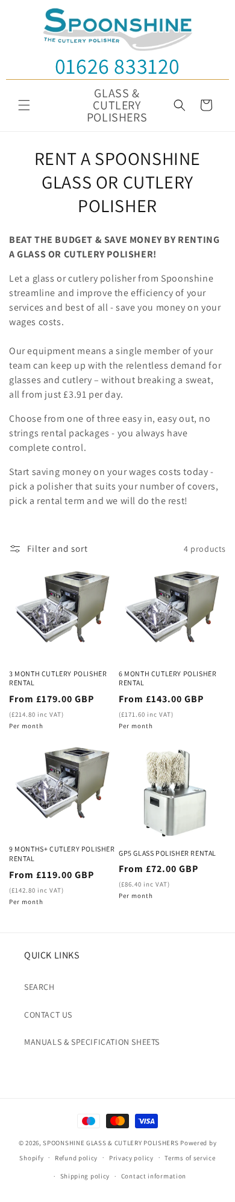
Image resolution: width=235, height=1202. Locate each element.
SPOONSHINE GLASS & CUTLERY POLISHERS (110, 1143)
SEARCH (39, 986)
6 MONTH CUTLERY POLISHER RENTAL (167, 678)
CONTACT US (48, 1014)
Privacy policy (131, 1158)
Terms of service (189, 1158)
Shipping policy (85, 1176)
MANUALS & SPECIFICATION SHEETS (92, 1041)
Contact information (153, 1176)
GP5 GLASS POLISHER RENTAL (167, 853)
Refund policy (76, 1158)
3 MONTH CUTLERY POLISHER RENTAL (58, 678)
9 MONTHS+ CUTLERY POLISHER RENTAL (62, 853)
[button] (24, 105)
